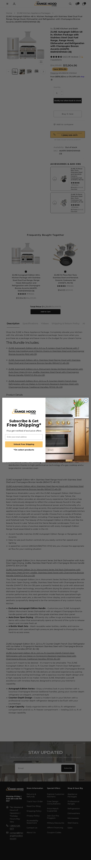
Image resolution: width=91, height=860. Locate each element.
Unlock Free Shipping (24, 444)
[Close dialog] (86, 400)
